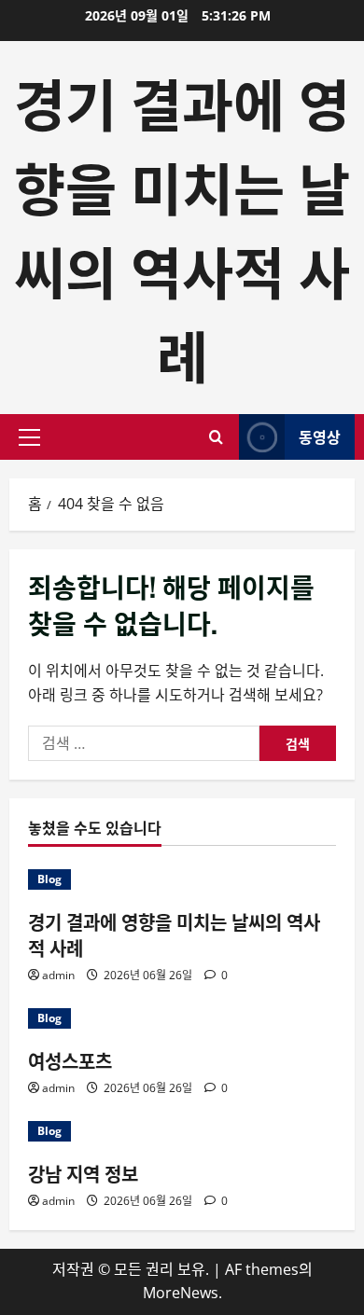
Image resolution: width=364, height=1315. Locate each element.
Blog (49, 879)
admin (58, 975)
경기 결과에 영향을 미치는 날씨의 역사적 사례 (182, 227)
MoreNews (180, 1292)
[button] (29, 437)
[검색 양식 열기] (216, 437)
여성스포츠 (70, 1060)
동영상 (320, 436)
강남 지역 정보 (83, 1173)
